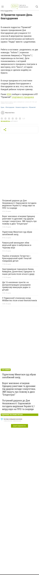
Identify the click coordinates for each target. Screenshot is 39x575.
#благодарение (9, 107)
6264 (9, 94)
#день (2, 107)
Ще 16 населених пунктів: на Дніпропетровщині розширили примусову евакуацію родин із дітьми (16, 286)
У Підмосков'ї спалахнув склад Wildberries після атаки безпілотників (19, 299)
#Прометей (32, 107)
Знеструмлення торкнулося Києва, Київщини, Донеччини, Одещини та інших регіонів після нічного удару (18, 271)
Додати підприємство (19, 426)
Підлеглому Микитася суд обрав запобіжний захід (17, 233)
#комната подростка (22, 107)
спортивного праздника (23, 97)
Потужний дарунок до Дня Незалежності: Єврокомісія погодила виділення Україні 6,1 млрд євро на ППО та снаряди (19, 204)
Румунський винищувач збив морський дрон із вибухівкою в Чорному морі (16, 245)
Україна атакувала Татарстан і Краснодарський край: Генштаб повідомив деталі (16, 258)
